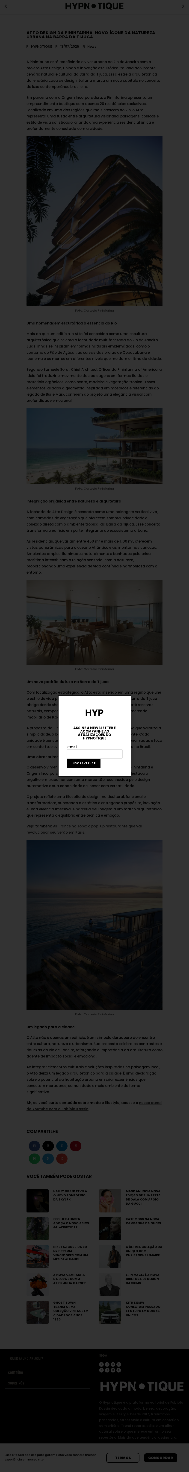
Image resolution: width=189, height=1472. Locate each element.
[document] (94, 736)
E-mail (72, 747)
